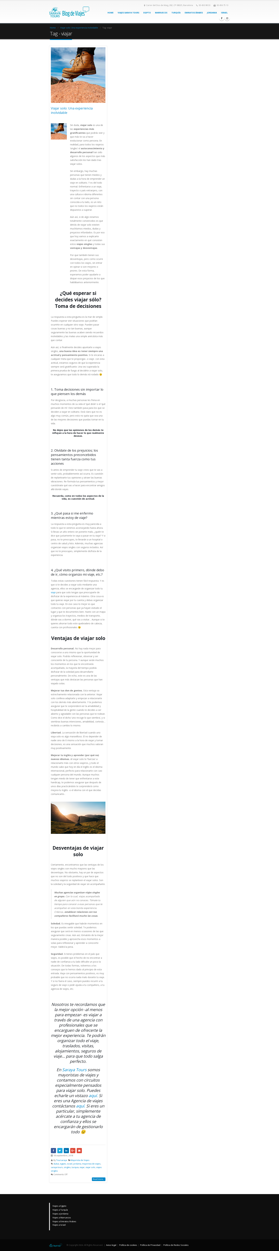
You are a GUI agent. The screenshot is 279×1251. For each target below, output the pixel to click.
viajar (82, 1167)
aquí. (93, 1095)
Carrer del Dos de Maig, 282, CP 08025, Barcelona (169, 5)
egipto (63, 1163)
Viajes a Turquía (60, 1209)
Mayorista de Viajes (80, 1160)
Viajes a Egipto (59, 1206)
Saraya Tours (74, 1069)
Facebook (53, 1150)
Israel (224, 12)
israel (69, 1163)
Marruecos (161, 12)
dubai (56, 1163)
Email (79, 1150)
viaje (53, 592)
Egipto (147, 12)
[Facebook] (221, 18)
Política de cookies (128, 1245)
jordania (77, 1163)
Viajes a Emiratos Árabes (64, 1221)
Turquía (176, 12)
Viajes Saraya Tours (128, 12)
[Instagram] (227, 18)
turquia (75, 1167)
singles (67, 1167)
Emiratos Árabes (194, 12)
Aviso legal (111, 1245)
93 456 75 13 (222, 5)
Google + (72, 1150)
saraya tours (57, 1167)
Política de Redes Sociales (176, 1245)
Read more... (98, 1179)
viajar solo (90, 1167)
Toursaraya (61, 1160)
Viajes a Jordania (60, 1213)
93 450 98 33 (204, 5)
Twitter (59, 1150)
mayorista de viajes (91, 1163)
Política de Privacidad (150, 1245)
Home (111, 12)
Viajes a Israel (59, 1225)
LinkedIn (66, 1150)
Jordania (212, 12)
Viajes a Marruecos (61, 1217)
